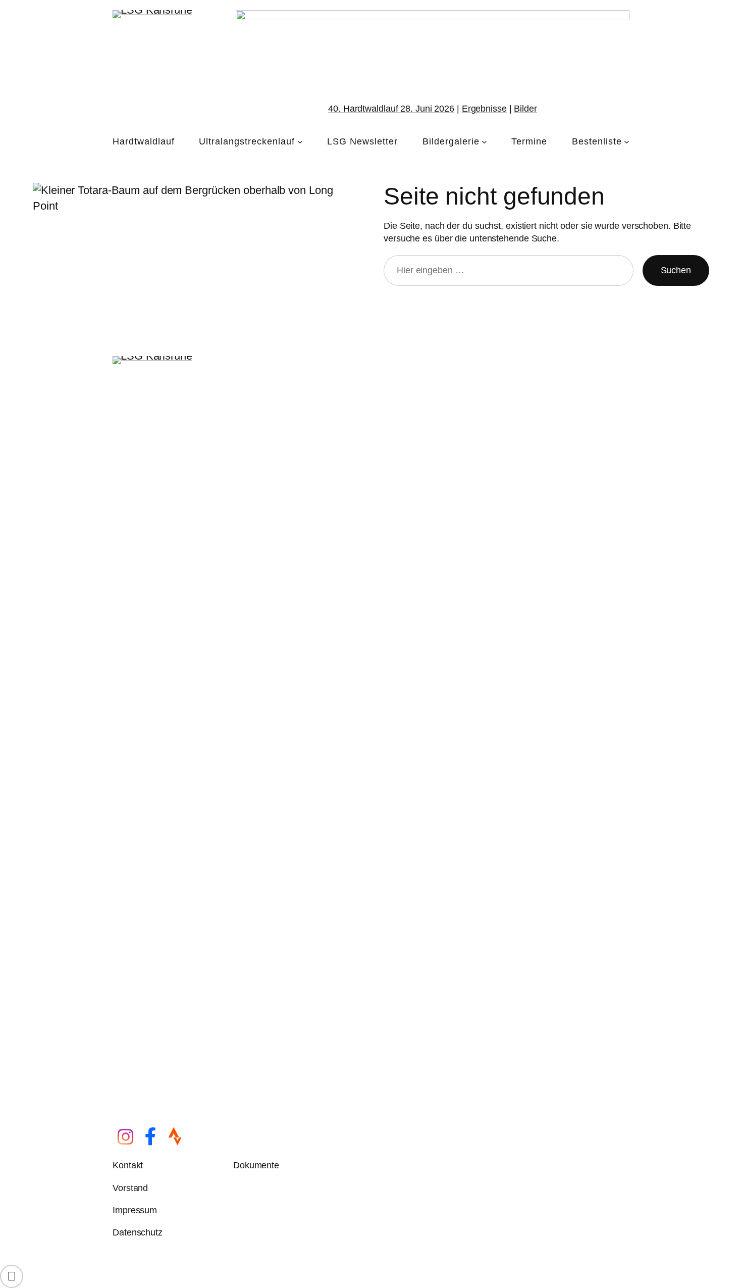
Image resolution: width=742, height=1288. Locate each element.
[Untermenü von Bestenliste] (626, 141)
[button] (11, 1276)
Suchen (676, 270)
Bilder (525, 109)
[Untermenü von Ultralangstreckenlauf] (300, 141)
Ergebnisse (484, 109)
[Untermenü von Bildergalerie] (484, 141)
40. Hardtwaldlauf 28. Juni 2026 (391, 109)
